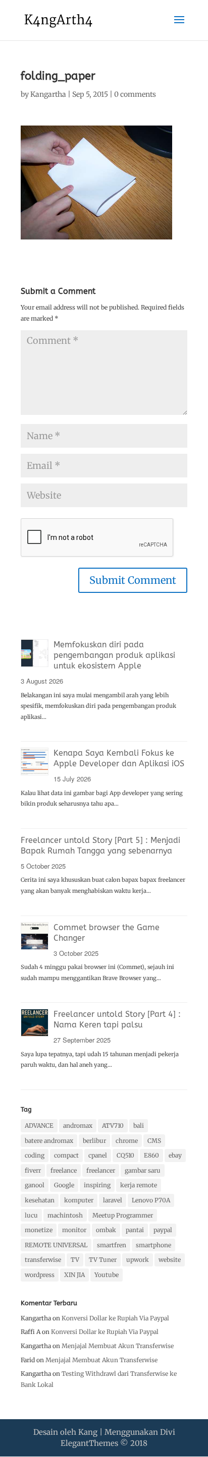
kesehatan (40, 1200)
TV (75, 1259)
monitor (74, 1230)
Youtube (106, 1275)
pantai (135, 1230)
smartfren (111, 1245)
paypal (162, 1230)
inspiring (97, 1185)
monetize (39, 1230)
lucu (31, 1215)
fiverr (33, 1170)
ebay (175, 1155)
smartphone (153, 1245)
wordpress (40, 1275)
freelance (63, 1170)
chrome (127, 1140)
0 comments (135, 94)
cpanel (97, 1155)
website (170, 1259)
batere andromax (49, 1140)
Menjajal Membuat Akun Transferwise (118, 1346)
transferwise (43, 1259)
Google (64, 1185)
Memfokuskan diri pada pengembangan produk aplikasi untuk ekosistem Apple (114, 655)
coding (34, 1155)
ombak (106, 1230)
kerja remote (138, 1185)
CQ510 (125, 1155)
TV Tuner (103, 1259)
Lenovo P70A (151, 1200)
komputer (78, 1200)
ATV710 (113, 1125)
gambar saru (143, 1170)
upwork (137, 1259)
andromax (77, 1125)
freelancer (100, 1170)
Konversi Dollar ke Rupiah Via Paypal (115, 1318)
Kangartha (48, 94)
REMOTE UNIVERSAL (56, 1245)
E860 (151, 1155)
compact (66, 1155)
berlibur (94, 1140)
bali (138, 1125)
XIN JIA (74, 1275)
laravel (112, 1200)
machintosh (65, 1215)
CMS (154, 1140)
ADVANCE (39, 1125)
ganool (34, 1185)
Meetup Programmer (122, 1215)
